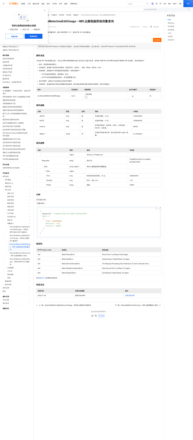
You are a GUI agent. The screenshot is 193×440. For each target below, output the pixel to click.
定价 (48, 3)
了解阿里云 (74, 3)
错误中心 (42, 278)
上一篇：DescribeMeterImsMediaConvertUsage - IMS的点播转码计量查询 (65, 305)
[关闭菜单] (3, 3)
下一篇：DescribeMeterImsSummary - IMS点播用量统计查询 (136, 305)
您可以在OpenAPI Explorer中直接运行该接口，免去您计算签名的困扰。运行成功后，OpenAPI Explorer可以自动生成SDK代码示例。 (87, 46)
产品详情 (144, 27)
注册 (180, 3)
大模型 (23, 3)
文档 (164, 3)
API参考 (61, 15)
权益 (42, 3)
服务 (65, 3)
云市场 (54, 3)
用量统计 (76, 15)
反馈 (102, 316)
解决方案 (36, 3)
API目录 (68, 15)
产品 (29, 3)
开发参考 (54, 15)
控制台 (175, 3)
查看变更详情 (130, 295)
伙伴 (60, 3)
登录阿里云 (34, 36)
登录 (188, 3)
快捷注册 (14, 36)
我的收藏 (155, 27)
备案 (169, 3)
